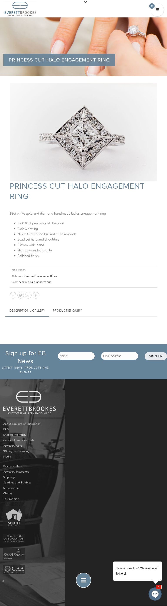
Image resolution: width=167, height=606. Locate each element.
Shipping (9, 477)
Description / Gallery (27, 310)
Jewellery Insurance (16, 471)
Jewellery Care (12, 445)
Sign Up (155, 356)
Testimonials (11, 498)
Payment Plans (12, 466)
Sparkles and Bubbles (17, 482)
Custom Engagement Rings (40, 276)
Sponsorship (11, 488)
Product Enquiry (67, 310)
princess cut (43, 281)
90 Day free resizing (16, 451)
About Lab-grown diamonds (21, 423)
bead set (24, 281)
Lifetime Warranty (14, 434)
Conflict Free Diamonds (18, 440)
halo (32, 281)
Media (7, 456)
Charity (7, 493)
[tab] (27, 310)
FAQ (6, 429)
